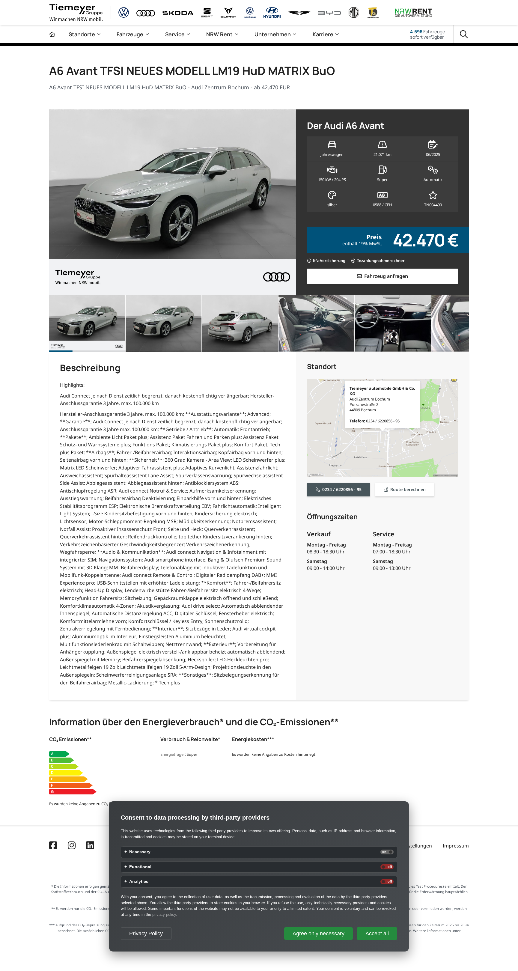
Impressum (456, 845)
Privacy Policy (146, 934)
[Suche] (464, 34)
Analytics (138, 882)
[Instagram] (72, 846)
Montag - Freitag (326, 545)
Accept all (377, 934)
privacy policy (164, 914)
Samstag (317, 561)
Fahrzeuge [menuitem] (130, 34)
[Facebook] (53, 846)
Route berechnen (408, 489)
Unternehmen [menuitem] (273, 34)
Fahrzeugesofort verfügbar (427, 34)
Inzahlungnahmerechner (381, 260)
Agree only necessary (318, 934)
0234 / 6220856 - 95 (342, 489)
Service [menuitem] (175, 34)
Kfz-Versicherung (329, 260)
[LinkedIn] (90, 846)
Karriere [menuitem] (323, 34)
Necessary (139, 852)
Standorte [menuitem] (82, 34)
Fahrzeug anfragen (386, 276)
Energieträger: (173, 754)
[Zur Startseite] (52, 34)
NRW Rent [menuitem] (219, 34)
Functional (140, 867)
